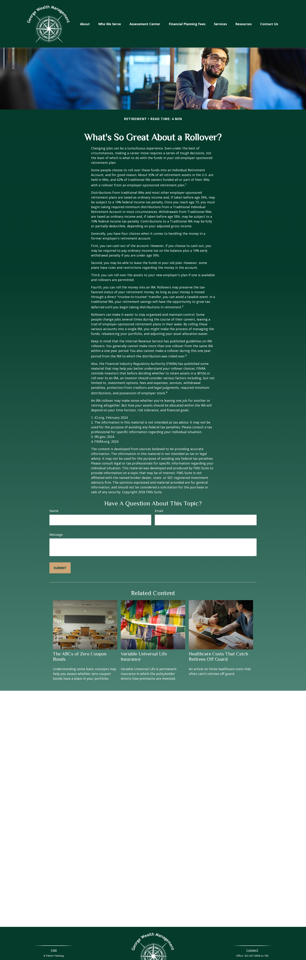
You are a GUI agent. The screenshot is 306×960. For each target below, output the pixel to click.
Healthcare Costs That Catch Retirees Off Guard (218, 656)
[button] (84, 24)
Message (56, 534)
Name (53, 511)
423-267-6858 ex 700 (256, 955)
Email (159, 511)
